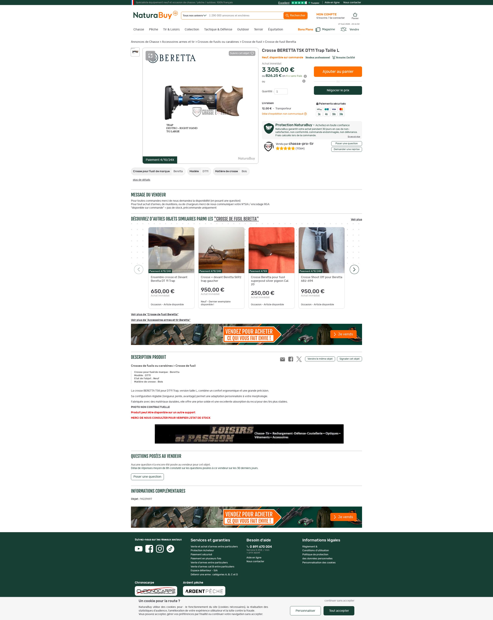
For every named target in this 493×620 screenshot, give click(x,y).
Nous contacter (352, 2)
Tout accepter (339, 610)
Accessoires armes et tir (178, 41)
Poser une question (346, 143)
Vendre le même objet (320, 359)
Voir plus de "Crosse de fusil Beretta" (155, 314)
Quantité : (268, 91)
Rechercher (297, 15)
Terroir (258, 29)
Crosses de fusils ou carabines (218, 41)
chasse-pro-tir (295, 144)
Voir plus (356, 219)
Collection (192, 29)
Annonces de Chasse (145, 41)
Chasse (138, 29)
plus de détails (141, 180)
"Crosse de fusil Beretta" (236, 218)
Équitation (275, 29)
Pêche (153, 29)
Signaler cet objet (350, 359)
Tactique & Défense (218, 29)
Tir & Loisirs (171, 29)
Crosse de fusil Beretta (280, 41)
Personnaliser (305, 610)
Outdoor (243, 29)
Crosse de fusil (252, 41)
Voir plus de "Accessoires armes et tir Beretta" (160, 320)
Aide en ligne (332, 2)
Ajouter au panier (338, 72)
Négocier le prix (338, 90)
